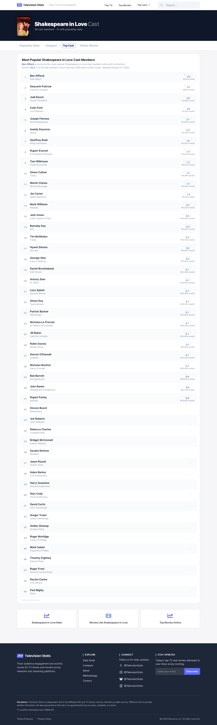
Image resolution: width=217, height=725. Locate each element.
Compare (88, 665)
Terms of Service (25, 719)
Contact (87, 680)
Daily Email (89, 660)
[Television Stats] (30, 5)
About (86, 670)
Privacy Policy (44, 719)
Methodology (90, 675)
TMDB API (49, 710)
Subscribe (192, 671)
